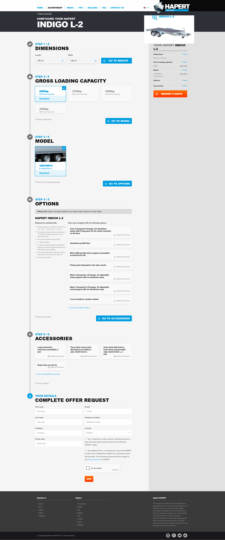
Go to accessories (116, 318)
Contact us (117, 8)
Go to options (119, 183)
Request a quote (171, 94)
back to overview (45, 14)
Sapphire (42, 516)
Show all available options (80, 307)
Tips (80, 8)
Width (70, 55)
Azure (41, 504)
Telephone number (92, 417)
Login (79, 522)
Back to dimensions (45, 119)
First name (39, 407)
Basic (41, 507)
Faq (104, 8)
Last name (39, 417)
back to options (43, 383)
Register (80, 525)
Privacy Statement (94, 459)
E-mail (87, 407)
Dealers (92, 8)
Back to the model (44, 317)
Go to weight (118, 60)
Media (70, 8)
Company (39, 428)
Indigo (41, 513)
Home (40, 8)
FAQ (79, 516)
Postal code (40, 439)
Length (38, 55)
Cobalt (41, 510)
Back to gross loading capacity (49, 182)
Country (88, 428)
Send (89, 479)
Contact (80, 519)
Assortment (55, 8)
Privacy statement (69, 535)
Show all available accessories (49, 374)
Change (184, 54)
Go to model (120, 121)
